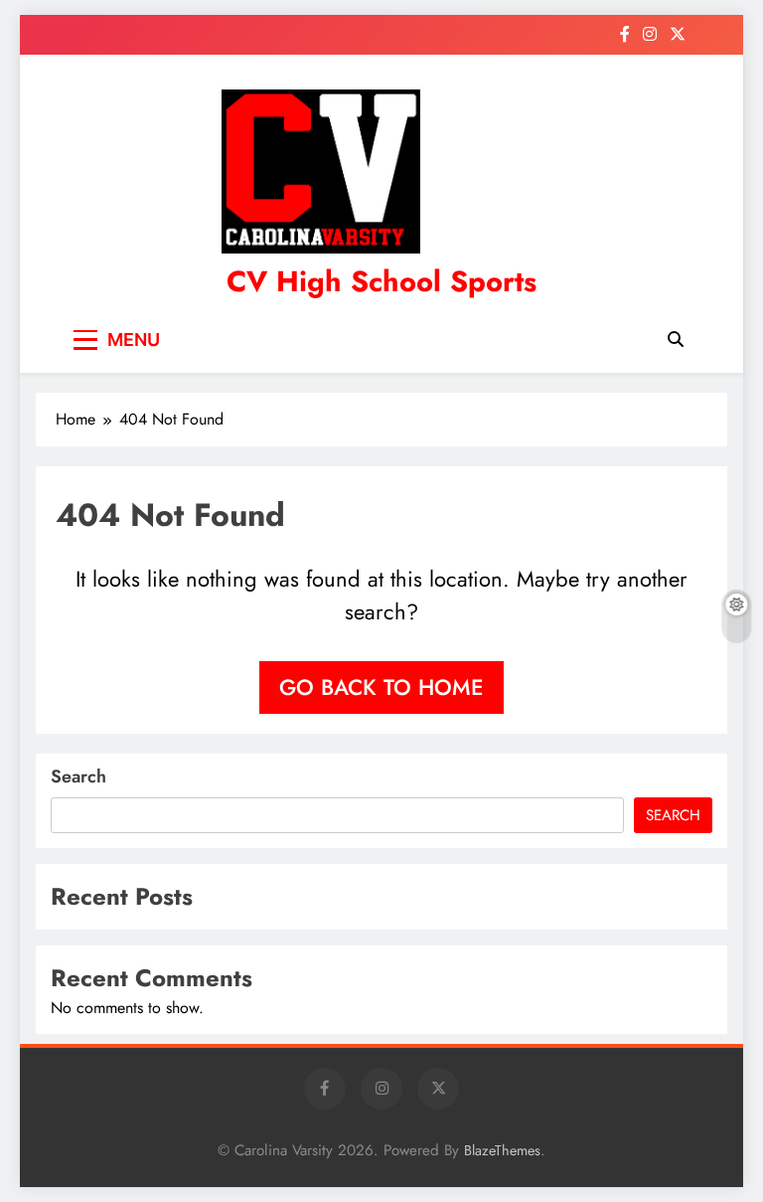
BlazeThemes (502, 1150)
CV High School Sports (381, 281)
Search (78, 776)
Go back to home (381, 687)
